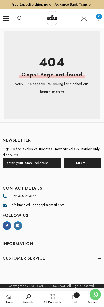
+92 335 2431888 (25, 195)
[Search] (20, 18)
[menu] (6, 18)
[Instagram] (18, 225)
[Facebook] (7, 225)
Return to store (52, 91)
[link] (28, 298)
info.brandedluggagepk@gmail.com (37, 204)
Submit (82, 163)
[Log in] (84, 18)
